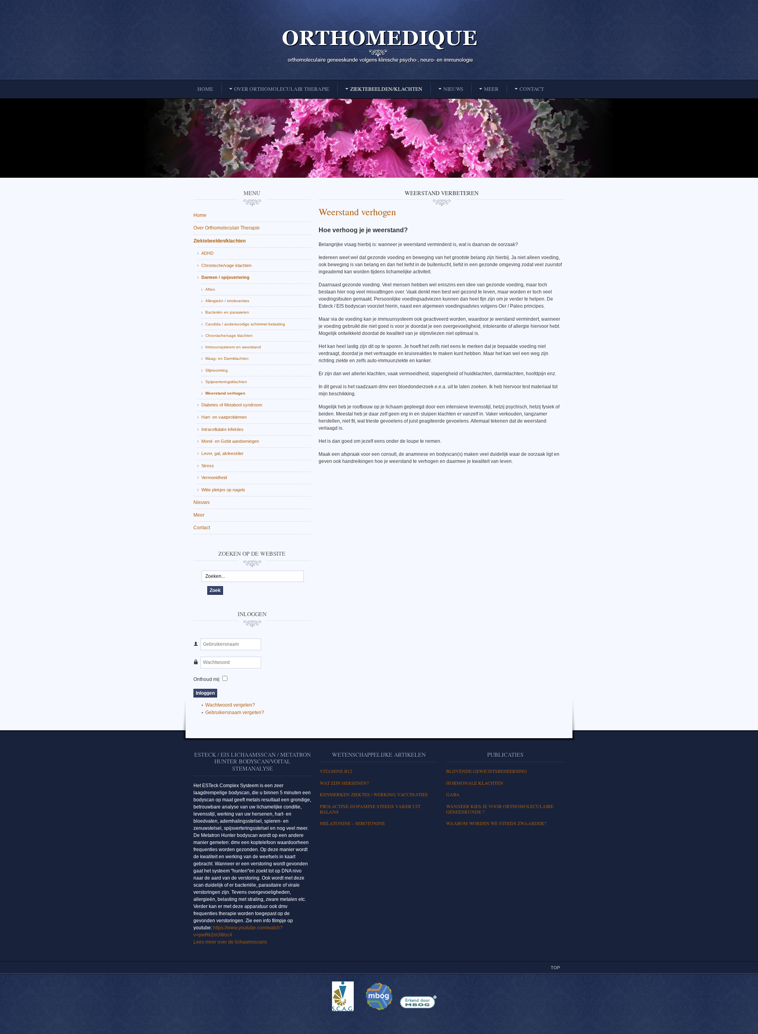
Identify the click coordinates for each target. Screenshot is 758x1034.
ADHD (207, 253)
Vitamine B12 (336, 771)
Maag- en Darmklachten (227, 358)
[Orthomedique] (379, 46)
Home (199, 215)
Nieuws (201, 502)
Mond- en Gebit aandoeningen (230, 441)
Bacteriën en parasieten (227, 312)
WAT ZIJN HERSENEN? (344, 783)
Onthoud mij (206, 679)
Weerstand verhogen (357, 211)
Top (555, 967)
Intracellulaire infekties (222, 429)
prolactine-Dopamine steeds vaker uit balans (370, 809)
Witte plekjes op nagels (223, 489)
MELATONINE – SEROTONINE (352, 823)
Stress (207, 465)
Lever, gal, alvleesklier (222, 453)
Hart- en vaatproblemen (224, 417)
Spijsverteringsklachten (226, 382)
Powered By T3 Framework (379, 1019)
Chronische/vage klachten (226, 265)
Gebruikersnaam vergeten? (234, 712)
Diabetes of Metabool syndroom (231, 404)
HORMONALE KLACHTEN (474, 783)
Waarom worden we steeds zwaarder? (496, 823)
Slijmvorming (216, 370)
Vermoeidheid (214, 477)
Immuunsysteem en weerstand (233, 347)
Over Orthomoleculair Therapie (226, 228)
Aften (210, 289)
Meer (199, 515)
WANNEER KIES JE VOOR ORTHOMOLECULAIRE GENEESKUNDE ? (499, 809)
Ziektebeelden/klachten (219, 241)
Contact (201, 527)
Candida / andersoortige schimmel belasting (245, 324)
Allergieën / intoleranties (227, 301)
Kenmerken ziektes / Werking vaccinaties (374, 794)
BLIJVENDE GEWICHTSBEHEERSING (486, 771)
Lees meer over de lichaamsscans (230, 942)
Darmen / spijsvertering (225, 277)
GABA (453, 794)
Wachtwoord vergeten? (230, 705)
